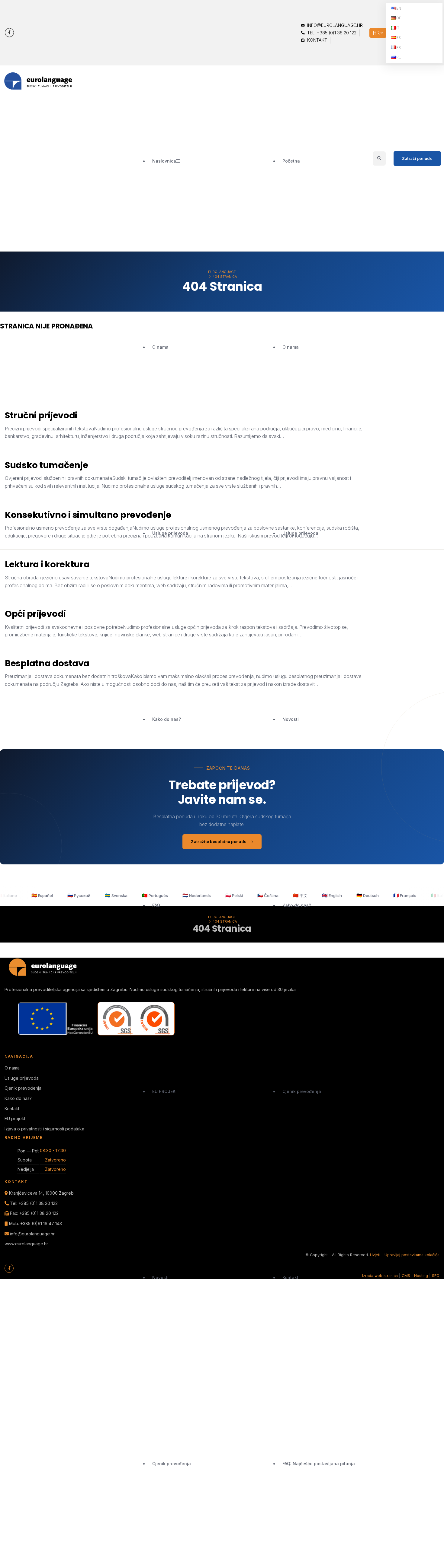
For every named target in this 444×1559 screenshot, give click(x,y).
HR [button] (376, 33)
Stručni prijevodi (41, 415)
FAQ (156, 905)
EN (398, 8)
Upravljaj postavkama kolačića (411, 1255)
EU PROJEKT (165, 1091)
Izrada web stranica (380, 1275)
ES (398, 37)
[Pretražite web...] (379, 158)
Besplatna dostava (47, 663)
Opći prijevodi (35, 614)
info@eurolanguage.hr (334, 25)
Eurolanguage (222, 272)
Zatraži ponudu (417, 158)
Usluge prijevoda (170, 533)
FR (398, 47)
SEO (435, 1275)
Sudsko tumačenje (46, 465)
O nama (160, 347)
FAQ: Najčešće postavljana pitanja (318, 1463)
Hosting (421, 1275)
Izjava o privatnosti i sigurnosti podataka (44, 1128)
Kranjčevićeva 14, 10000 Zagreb (41, 1193)
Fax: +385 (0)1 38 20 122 (34, 1213)
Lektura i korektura (47, 564)
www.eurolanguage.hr (26, 1243)
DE (398, 18)
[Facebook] (9, 32)
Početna (291, 160)
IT (397, 28)
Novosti (160, 1277)
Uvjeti (375, 1255)
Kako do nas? (166, 719)
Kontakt (316, 40)
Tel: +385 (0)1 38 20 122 (331, 32)
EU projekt (15, 1118)
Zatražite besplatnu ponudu (218, 841)
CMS (406, 1275)
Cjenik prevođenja (171, 1463)
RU (398, 57)
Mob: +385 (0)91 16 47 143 (35, 1223)
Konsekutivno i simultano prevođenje (88, 515)
